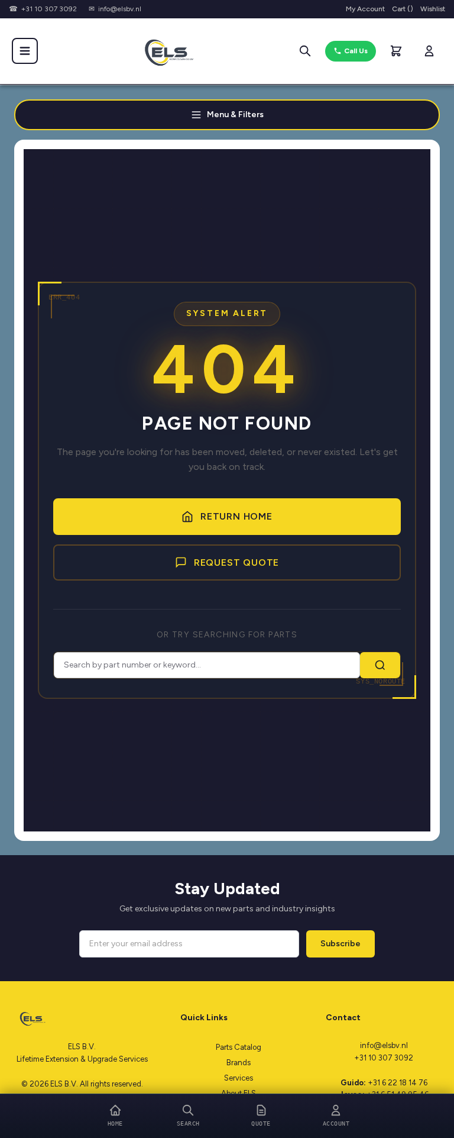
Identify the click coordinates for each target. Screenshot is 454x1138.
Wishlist (432, 9)
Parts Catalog (238, 1047)
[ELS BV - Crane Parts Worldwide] (164, 50)
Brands (238, 1062)
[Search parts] (305, 51)
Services (238, 1077)
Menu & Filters (235, 114)
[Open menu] (25, 51)
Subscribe (340, 944)
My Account (365, 9)
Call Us (356, 51)
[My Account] (429, 51)
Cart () (402, 9)
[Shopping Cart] (396, 51)
